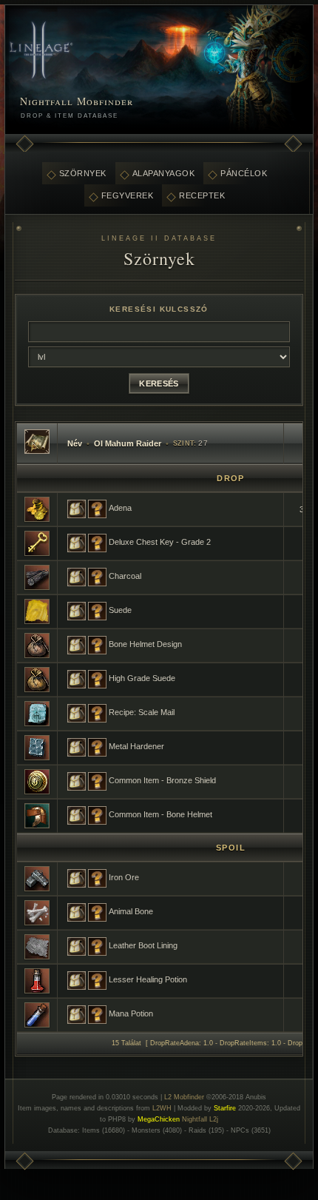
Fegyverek (127, 195)
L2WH (162, 1108)
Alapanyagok (163, 173)
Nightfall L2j (200, 1119)
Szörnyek (82, 173)
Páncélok (243, 173)
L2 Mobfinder (184, 1097)
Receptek (202, 195)
